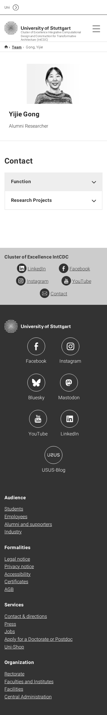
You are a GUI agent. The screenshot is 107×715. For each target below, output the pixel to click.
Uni (7, 7)
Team (17, 47)
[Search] (90, 7)
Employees (15, 516)
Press (10, 624)
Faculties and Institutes (29, 681)
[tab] (53, 181)
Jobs (9, 631)
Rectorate (14, 673)
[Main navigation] (96, 28)
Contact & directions (25, 616)
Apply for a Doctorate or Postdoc (38, 639)
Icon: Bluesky (36, 382)
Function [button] (21, 181)
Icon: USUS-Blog (53, 455)
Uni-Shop (14, 646)
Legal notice (17, 559)
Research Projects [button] (31, 200)
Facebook (80, 268)
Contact (59, 293)
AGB (9, 589)
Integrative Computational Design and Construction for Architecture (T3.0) (6, 47)
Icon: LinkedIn (69, 419)
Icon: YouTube (38, 419)
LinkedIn (37, 268)
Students (13, 508)
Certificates (16, 581)
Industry (13, 531)
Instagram (37, 281)
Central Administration (28, 696)
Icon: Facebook (36, 346)
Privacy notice (19, 566)
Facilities (13, 689)
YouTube (81, 281)
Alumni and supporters (28, 524)
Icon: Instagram (70, 346)
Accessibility (17, 574)
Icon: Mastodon (69, 382)
